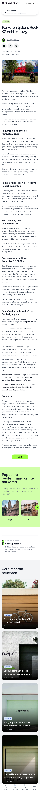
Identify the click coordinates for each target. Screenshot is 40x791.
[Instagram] (10, 45)
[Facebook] (4, 45)
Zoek (20, 457)
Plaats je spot (33, 3)
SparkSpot (6, 22)
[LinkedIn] (16, 45)
